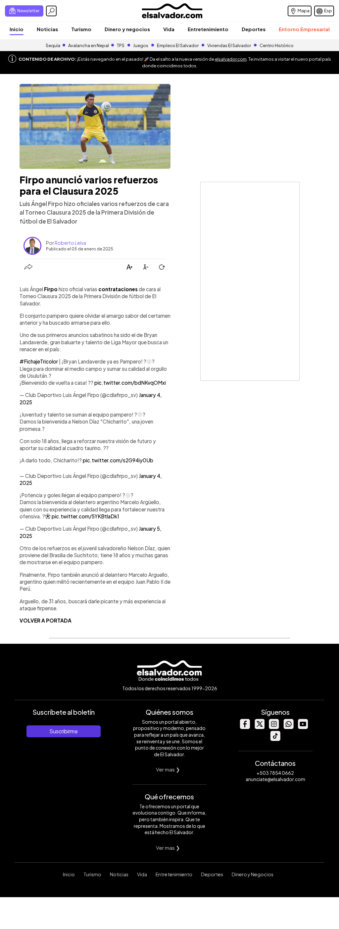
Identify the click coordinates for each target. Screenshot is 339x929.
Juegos (140, 45)
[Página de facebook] (244, 727)
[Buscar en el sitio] (51, 11)
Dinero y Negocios (252, 874)
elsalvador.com (231, 59)
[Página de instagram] (273, 727)
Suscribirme (63, 731)
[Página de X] (259, 727)
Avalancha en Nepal (88, 45)
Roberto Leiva (70, 243)
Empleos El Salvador (178, 45)
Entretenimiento (208, 29)
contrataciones (118, 289)
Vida (168, 29)
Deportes (254, 29)
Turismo (81, 29)
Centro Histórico (277, 45)
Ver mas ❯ (168, 769)
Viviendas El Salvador (229, 45)
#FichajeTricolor (39, 361)
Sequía (53, 45)
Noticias (47, 29)
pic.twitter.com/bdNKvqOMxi (130, 382)
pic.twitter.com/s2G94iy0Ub (118, 460)
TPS (120, 45)
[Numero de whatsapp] (288, 727)
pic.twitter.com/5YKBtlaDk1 (85, 516)
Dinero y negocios (127, 29)
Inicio (17, 29)
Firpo (51, 289)
